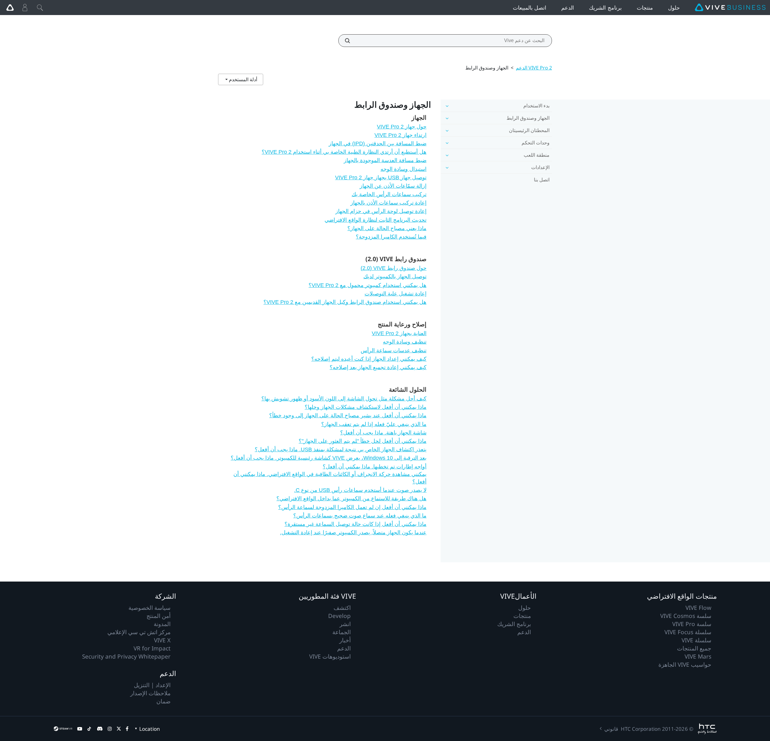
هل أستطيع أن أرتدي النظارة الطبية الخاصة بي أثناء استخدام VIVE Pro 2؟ (344, 152)
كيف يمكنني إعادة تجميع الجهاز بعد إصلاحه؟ (378, 367)
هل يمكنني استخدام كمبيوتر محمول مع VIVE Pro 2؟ (368, 285)
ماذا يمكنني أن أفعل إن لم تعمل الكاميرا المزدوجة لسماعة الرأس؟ (352, 507)
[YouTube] (79, 728)
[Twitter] (119, 729)
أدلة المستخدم (242, 79)
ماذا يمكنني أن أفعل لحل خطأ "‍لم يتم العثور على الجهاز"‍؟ (363, 441)
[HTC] (707, 729)
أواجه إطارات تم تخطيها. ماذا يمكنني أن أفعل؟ (375, 467)
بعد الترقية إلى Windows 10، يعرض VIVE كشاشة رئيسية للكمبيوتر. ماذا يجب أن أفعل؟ (329, 458)
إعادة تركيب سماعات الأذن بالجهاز (388, 203)
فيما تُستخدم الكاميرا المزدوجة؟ (391, 237)
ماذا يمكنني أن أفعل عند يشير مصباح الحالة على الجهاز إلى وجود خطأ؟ (348, 415)
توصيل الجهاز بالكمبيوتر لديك (395, 276)
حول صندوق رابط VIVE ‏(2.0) (394, 268)
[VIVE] (730, 7)
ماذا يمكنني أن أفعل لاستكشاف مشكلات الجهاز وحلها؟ (366, 407)
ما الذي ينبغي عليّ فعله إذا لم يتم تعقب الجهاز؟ (374, 424)
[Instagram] (110, 728)
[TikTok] (89, 728)
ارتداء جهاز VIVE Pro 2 (400, 135)
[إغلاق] (40, 7)
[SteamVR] (62, 728)
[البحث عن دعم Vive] (351, 41)
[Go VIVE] (9, 7)
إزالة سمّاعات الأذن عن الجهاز (393, 186)
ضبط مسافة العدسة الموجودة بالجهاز (385, 160)
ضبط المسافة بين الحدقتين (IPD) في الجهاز (378, 143)
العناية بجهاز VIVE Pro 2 (399, 333)
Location (149, 728)
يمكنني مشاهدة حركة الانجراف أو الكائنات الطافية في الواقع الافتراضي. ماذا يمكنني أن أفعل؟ (330, 478)
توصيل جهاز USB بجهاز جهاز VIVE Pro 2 (381, 177)
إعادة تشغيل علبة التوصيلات (396, 294)
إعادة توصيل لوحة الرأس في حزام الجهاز (381, 211)
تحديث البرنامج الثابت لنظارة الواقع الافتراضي (376, 220)
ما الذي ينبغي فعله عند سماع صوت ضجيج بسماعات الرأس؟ (360, 516)
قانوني (611, 728)
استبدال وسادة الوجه (403, 169)
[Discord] (100, 728)
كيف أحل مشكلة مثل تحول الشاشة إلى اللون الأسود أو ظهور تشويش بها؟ (344, 399)
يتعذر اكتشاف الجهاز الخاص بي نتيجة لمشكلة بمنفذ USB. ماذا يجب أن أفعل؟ (341, 449)
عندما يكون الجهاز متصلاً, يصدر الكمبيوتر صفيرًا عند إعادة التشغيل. (353, 533)
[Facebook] (127, 728)
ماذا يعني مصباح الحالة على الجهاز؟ (387, 228)
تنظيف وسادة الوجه (405, 342)
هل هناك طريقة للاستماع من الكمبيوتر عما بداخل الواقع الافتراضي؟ (351, 499)
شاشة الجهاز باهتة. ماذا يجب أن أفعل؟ (383, 433)
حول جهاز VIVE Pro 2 (402, 127)
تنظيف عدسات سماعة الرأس (394, 350)
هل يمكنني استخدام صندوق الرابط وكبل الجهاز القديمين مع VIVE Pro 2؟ (345, 302)
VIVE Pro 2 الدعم (534, 67)
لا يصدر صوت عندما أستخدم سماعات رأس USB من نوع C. (360, 490)
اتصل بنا (542, 179)
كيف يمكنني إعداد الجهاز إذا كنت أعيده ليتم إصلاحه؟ (369, 359)
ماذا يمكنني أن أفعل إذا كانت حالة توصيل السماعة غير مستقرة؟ (356, 524)
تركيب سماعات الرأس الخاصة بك (389, 194)
